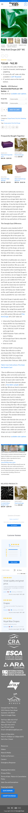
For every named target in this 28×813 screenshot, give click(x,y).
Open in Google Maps (8, 715)
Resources (4, 746)
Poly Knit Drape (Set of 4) (6, 155)
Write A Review (14, 562)
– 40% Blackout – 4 (11, 88)
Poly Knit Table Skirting (5, 179)
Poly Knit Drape (15, 123)
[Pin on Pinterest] (16, 127)
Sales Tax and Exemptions (9, 782)
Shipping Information (8, 770)
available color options (18, 94)
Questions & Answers (14, 515)
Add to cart (15, 109)
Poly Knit (17, 118)
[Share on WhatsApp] (2, 127)
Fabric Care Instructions (9, 365)
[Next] (25, 23)
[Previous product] (6, 55)
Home (3, 45)
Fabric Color (4, 103)
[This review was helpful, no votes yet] (20, 594)
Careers (3, 759)
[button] (2, 4)
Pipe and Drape (12, 45)
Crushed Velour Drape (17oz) (5, 504)
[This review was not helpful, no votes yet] (23, 594)
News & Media (6, 752)
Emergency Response (8, 762)
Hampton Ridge (9, 796)
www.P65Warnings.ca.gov (8, 462)
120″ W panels (16, 77)
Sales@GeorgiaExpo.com (13, 730)
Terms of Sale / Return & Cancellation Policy (13, 778)
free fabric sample (12, 385)
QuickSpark (8, 791)
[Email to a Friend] (13, 127)
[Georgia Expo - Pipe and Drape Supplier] (14, 4)
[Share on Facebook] (6, 127)
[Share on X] (9, 127)
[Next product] (2, 55)
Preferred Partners (7, 756)
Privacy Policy (5, 773)
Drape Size (4, 98)
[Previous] (3, 23)
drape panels (7, 123)
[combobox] (22, 573)
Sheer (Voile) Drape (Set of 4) (20, 179)
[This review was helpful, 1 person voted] (20, 612)
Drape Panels (12, 47)
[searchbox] (7, 570)
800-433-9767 (14, 0)
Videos (3, 749)
